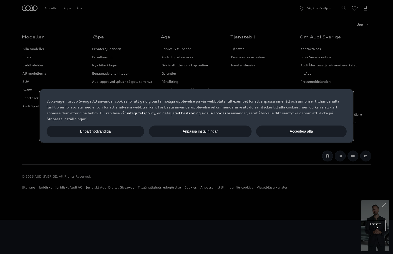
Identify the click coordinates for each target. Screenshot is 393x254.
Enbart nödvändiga (95, 131)
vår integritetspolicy (138, 113)
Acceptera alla (301, 131)
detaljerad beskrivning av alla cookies (194, 113)
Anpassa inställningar (200, 131)
